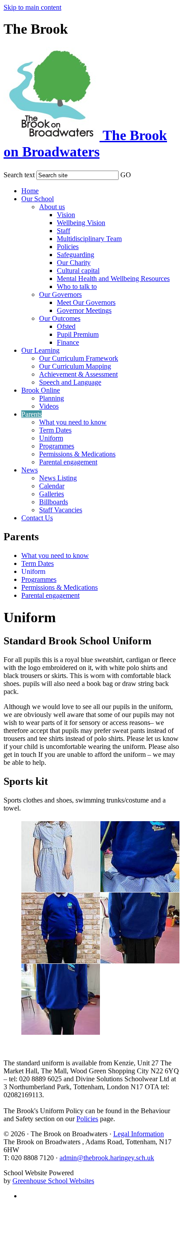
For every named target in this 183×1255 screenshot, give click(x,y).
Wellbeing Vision (81, 222)
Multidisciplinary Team (89, 238)
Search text (19, 175)
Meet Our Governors (86, 302)
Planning (51, 398)
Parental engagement (68, 462)
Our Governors (60, 294)
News (29, 470)
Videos (49, 406)
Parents (31, 414)
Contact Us (37, 518)
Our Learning (40, 350)
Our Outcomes (59, 318)
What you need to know (73, 422)
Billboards (53, 502)
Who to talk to (77, 286)
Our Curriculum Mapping (75, 366)
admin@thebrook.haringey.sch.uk (107, 1157)
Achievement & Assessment (78, 374)
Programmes (56, 446)
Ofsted (66, 326)
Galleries (51, 494)
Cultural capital (78, 270)
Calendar (51, 486)
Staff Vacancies (60, 510)
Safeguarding (75, 254)
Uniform (51, 438)
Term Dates (55, 430)
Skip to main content (32, 7)
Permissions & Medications (77, 454)
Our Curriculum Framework (78, 358)
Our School (37, 199)
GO (125, 175)
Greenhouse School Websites (53, 1181)
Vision (66, 214)
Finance (68, 342)
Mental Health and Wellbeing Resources (113, 278)
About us (52, 206)
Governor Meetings (84, 310)
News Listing (58, 478)
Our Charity (74, 262)
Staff (63, 230)
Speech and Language (70, 382)
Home (30, 191)
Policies (68, 246)
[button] (137, 173)
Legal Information (138, 1134)
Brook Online (40, 390)
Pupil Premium (78, 334)
